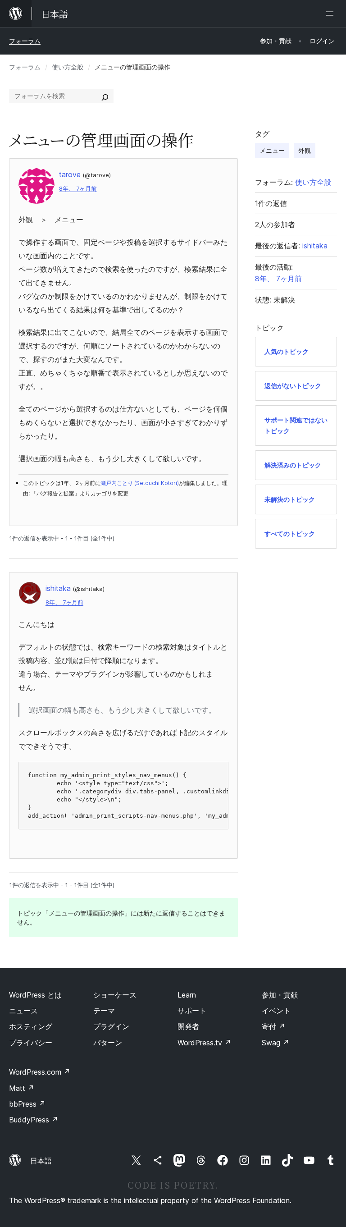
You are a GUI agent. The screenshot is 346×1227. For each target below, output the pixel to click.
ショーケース (115, 994)
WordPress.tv (204, 1042)
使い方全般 (67, 67)
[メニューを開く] (331, 13)
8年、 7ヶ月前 (78, 188)
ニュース (23, 1010)
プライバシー (30, 1042)
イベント (276, 1010)
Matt (21, 1088)
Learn (187, 994)
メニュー (272, 150)
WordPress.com (39, 1071)
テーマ (104, 1010)
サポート (192, 1010)
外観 (304, 150)
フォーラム (25, 41)
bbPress (27, 1103)
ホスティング (30, 1026)
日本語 (41, 1160)
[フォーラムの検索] (105, 96)
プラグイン (111, 1026)
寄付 (273, 1026)
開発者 (188, 1026)
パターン (107, 1042)
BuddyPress (33, 1119)
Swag (275, 1042)
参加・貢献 (280, 994)
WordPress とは (35, 994)
